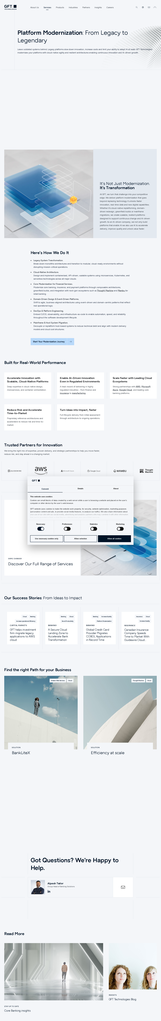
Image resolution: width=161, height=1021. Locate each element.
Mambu (121, 290)
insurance (64, 393)
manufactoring (79, 393)
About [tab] (115, 489)
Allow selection (80, 539)
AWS (138, 386)
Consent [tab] (45, 489)
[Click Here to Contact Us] (149, 7)
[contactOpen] (123, 887)
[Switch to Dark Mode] (155, 7)
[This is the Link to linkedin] (48, 891)
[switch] (67, 529)
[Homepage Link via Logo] (10, 7)
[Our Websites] (143, 7)
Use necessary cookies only (46, 539)
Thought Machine (105, 290)
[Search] (137, 7)
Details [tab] (80, 489)
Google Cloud (125, 390)
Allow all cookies (114, 539)
